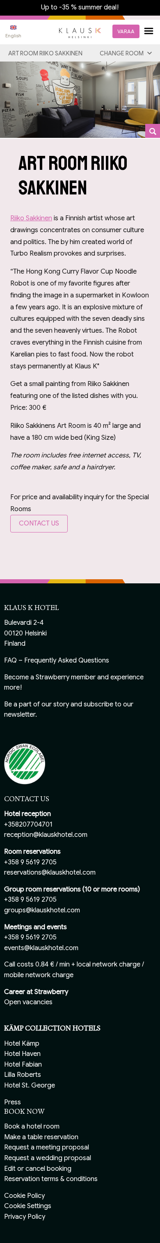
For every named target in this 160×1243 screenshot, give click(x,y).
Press (12, 1102)
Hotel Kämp (21, 1044)
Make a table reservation (41, 1137)
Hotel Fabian (23, 1064)
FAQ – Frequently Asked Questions (56, 660)
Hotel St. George (29, 1085)
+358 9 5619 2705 (30, 862)
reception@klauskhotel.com (45, 835)
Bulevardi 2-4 (23, 623)
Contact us (39, 523)
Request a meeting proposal (46, 1147)
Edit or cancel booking (37, 1169)
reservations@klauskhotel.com (50, 872)
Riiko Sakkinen (31, 218)
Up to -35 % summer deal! (80, 7)
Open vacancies (28, 1002)
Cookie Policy (24, 1196)
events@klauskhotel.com (41, 948)
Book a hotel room (31, 1126)
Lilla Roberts (22, 1075)
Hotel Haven (22, 1054)
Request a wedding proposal (47, 1158)
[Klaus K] (80, 32)
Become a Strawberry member (50, 677)
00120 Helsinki (25, 633)
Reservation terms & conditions (51, 1179)
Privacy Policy (24, 1217)
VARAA (126, 31)
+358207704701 (28, 824)
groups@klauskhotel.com (42, 910)
